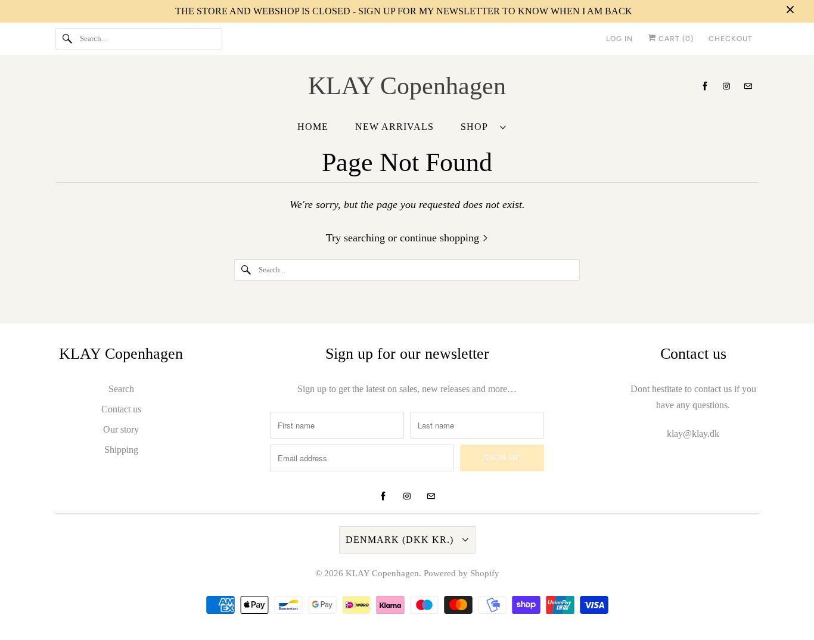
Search (121, 389)
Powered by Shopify (461, 573)
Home (312, 127)
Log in (619, 39)
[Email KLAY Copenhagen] (748, 86)
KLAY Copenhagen (382, 573)
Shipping (121, 450)
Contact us (121, 409)
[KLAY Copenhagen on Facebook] (705, 86)
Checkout (731, 39)
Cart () (675, 39)
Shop (477, 127)
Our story (121, 429)
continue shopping (441, 238)
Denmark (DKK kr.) (401, 540)
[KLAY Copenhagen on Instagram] (726, 86)
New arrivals (394, 127)
